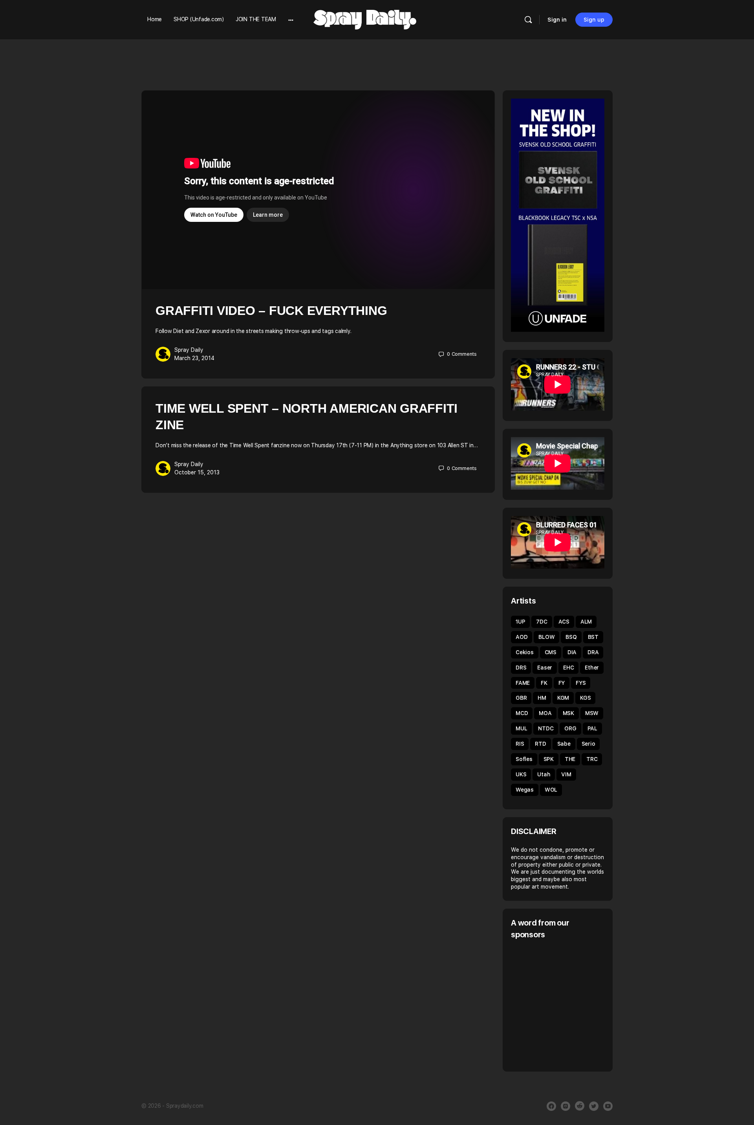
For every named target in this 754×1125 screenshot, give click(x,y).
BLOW (546, 637)
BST (593, 637)
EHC (568, 667)
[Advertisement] (577, 1004)
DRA (592, 652)
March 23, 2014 (194, 358)
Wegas (525, 790)
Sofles (524, 759)
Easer (544, 667)
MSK (568, 713)
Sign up (594, 19)
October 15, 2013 (197, 472)
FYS (581, 683)
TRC (591, 759)
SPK (549, 759)
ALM (586, 621)
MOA (545, 713)
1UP (520, 621)
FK (544, 683)
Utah (543, 774)
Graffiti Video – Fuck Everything (271, 311)
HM (542, 698)
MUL (521, 728)
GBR (521, 698)
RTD (540, 744)
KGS (585, 698)
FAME (523, 683)
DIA (571, 652)
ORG (570, 728)
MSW (591, 713)
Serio (588, 744)
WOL (551, 790)
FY (561, 683)
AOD (521, 637)
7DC (541, 621)
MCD (522, 713)
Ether (592, 667)
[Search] (528, 19)
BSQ (571, 637)
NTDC (545, 728)
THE (570, 759)
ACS (563, 621)
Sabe (564, 744)
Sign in (557, 19)
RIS (520, 744)
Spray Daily (188, 350)
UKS (521, 774)
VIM (566, 774)
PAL (592, 728)
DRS (521, 667)
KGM (563, 698)
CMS (550, 652)
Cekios (525, 652)
